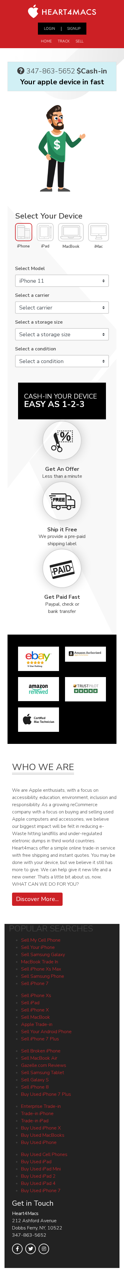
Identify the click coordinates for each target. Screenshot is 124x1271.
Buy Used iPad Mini (41, 1169)
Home (46, 41)
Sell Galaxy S (35, 1080)
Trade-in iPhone (37, 1113)
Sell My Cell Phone (40, 940)
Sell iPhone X (35, 1010)
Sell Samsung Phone (42, 976)
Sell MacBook (35, 1017)
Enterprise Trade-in (41, 1106)
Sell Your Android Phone (46, 1031)
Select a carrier (32, 295)
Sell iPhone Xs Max (41, 969)
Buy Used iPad (36, 1161)
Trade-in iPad (34, 1120)
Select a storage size (39, 322)
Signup (73, 28)
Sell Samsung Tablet (42, 1072)
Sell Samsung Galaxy (43, 954)
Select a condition (35, 349)
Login (49, 28)
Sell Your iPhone (38, 947)
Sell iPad (30, 1002)
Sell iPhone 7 (35, 983)
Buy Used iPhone (39, 1142)
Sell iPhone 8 (35, 1087)
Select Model (30, 268)
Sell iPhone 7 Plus (40, 1039)
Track (64, 41)
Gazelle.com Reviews (43, 1065)
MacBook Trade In (39, 962)
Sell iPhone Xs (36, 995)
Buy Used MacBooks (42, 1135)
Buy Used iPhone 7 (41, 1190)
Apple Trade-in (36, 1024)
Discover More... (37, 899)
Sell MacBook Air (39, 1058)
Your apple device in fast (62, 82)
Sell (79, 41)
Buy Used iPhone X (41, 1128)
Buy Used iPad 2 (38, 1176)
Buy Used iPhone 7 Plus (46, 1094)
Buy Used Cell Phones (44, 1154)
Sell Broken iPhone (40, 1051)
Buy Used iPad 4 (38, 1183)
